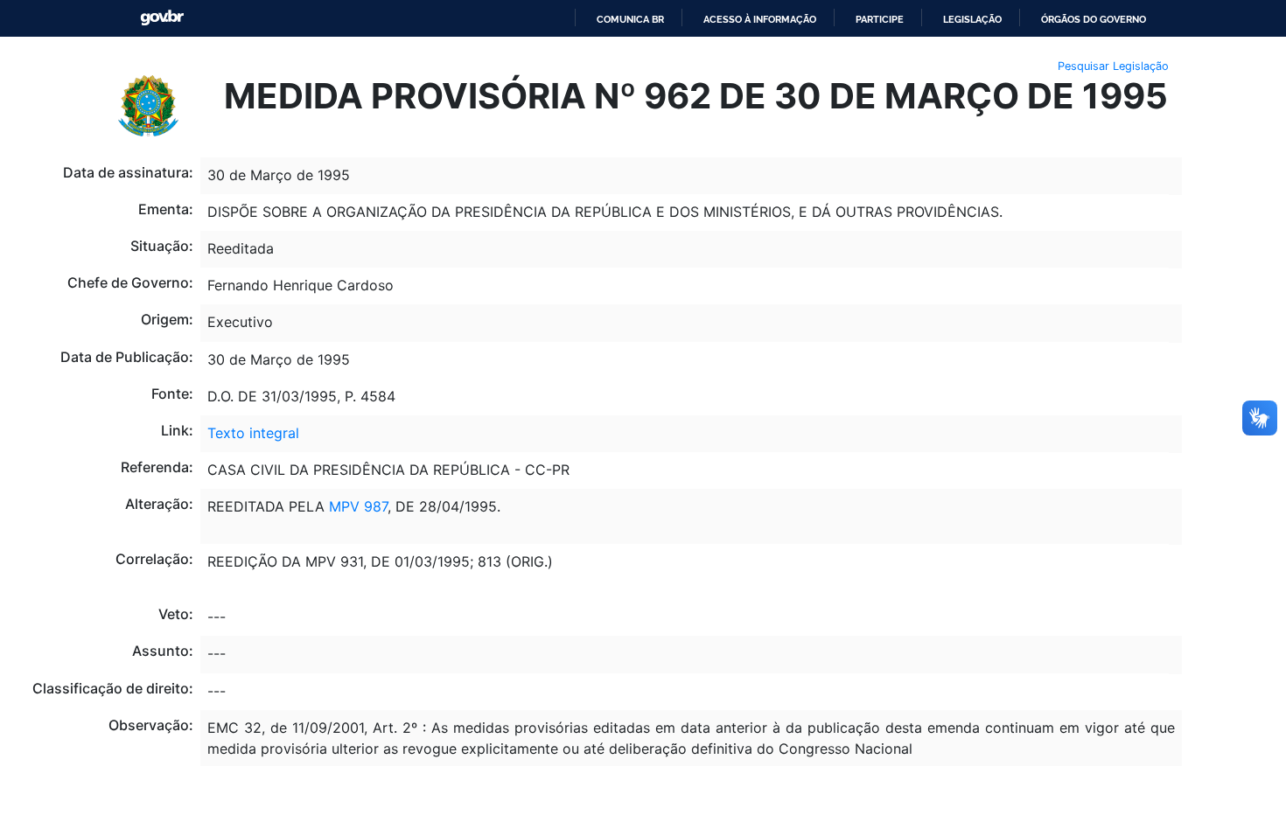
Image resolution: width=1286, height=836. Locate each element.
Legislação (972, 19)
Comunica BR (630, 19)
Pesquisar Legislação (1113, 66)
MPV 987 (358, 506)
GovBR (162, 18)
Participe (880, 19)
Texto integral (253, 433)
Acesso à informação (759, 19)
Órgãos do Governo (1093, 19)
